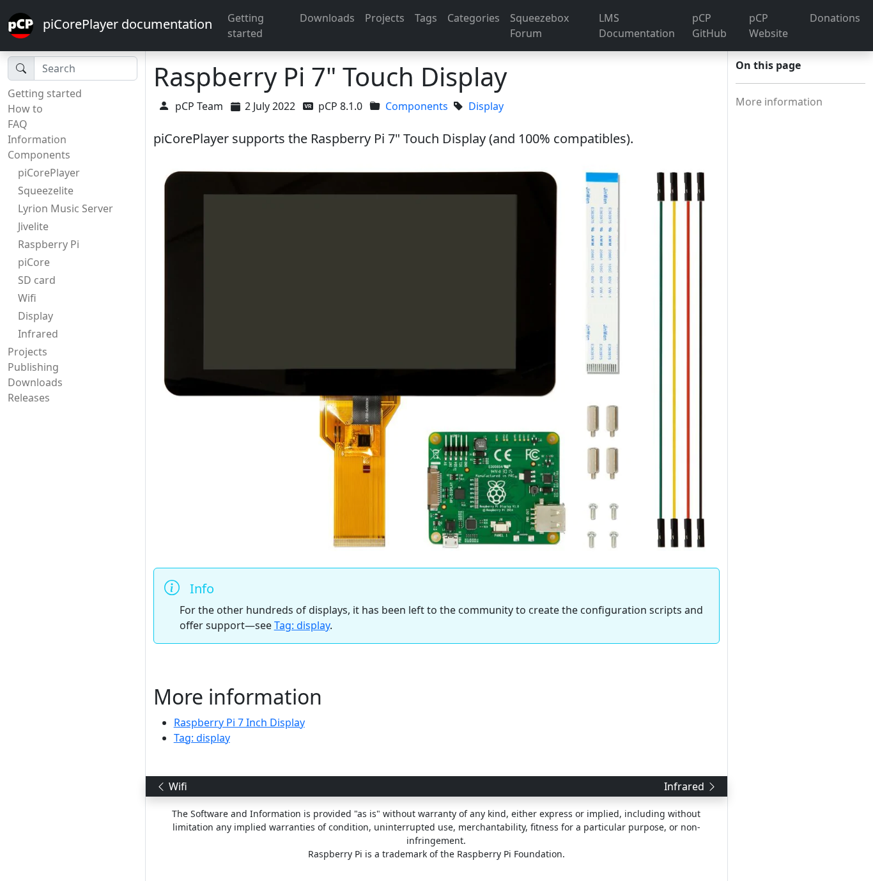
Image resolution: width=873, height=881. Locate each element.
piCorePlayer (49, 173)
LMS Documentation (637, 25)
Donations (835, 18)
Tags (426, 18)
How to (25, 109)
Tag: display (302, 625)
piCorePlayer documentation (122, 24)
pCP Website (768, 25)
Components (39, 155)
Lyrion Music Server (65, 208)
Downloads (327, 18)
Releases (29, 398)
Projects (385, 18)
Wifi (27, 298)
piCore (34, 262)
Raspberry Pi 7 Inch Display (239, 722)
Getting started (246, 25)
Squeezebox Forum (539, 25)
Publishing (33, 367)
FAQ (17, 124)
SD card (37, 280)
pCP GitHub (709, 25)
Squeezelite (45, 190)
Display (35, 316)
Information (37, 139)
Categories (473, 18)
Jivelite (33, 226)
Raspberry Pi (48, 244)
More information (779, 102)
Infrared (38, 334)
